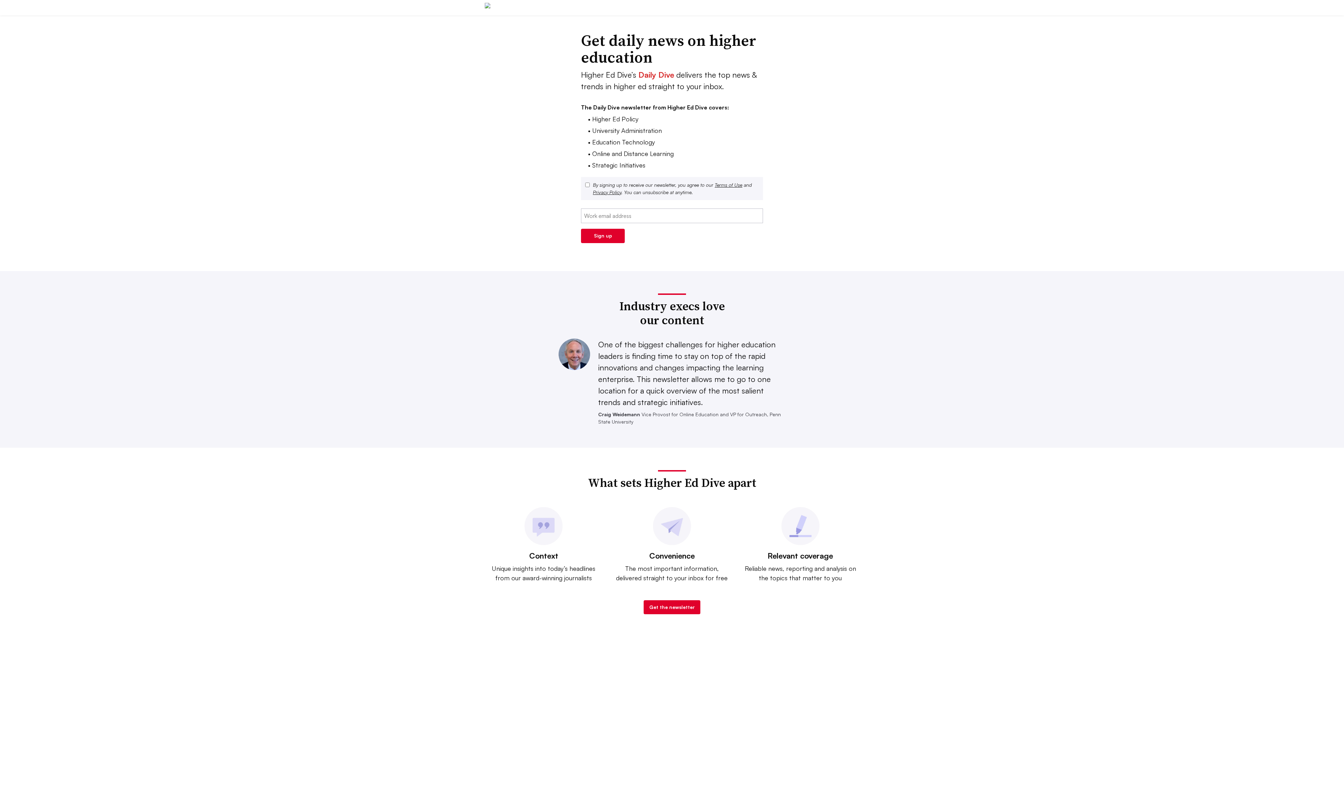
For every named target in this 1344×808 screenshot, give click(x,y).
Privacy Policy (607, 192)
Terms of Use (728, 185)
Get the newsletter (672, 607)
